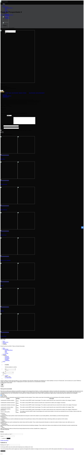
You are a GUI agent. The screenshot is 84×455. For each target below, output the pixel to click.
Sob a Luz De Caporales (5, 260)
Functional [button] (2, 413)
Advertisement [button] (3, 423)
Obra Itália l (2, 159)
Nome (1, 125)
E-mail (2, 128)
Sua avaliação (3, 115)
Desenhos (7, 357)
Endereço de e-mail (4, 444)
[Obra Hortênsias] (17, 203)
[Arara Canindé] (17, 330)
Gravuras (7, 14)
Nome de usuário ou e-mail (6, 434)
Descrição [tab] (5, 94)
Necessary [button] (2, 394)
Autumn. (2, 310)
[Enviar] (5, 371)
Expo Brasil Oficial (9, 7)
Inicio (4, 5)
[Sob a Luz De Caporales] (17, 254)
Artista (4, 14)
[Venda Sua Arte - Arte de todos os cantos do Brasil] (4, 1)
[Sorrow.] (17, 279)
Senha (2, 436)
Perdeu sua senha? (4, 440)
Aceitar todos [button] (9, 382)
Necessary (4, 395)
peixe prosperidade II (40, 92)
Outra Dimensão (3, 184)
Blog (6, 8)
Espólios (7, 359)
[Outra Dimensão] (17, 178)
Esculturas (7, 16)
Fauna (10, 92)
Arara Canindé (3, 336)
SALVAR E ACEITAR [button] (4, 429)
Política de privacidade (69, 448)
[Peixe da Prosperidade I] (5, 21)
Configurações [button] (3, 382)
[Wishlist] (0, 154)
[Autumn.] (17, 304)
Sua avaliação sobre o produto (6, 123)
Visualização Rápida (4, 155)
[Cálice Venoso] (17, 229)
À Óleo (6, 92)
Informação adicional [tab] (7, 95)
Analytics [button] (2, 419)
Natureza (20, 92)
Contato (6, 353)
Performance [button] (3, 416)
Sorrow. (2, 285)
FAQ (6, 352)
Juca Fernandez (10, 14)
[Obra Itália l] (17, 153)
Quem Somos (5, 6)
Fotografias (7, 360)
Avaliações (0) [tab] (6, 96)
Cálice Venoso (3, 234)
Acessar (8, 438)
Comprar (2, 91)
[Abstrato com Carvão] (5, 27)
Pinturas (24, 92)
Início (1, 14)
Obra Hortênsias (3, 209)
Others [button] (1, 426)
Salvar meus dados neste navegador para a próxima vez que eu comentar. (17, 130)
